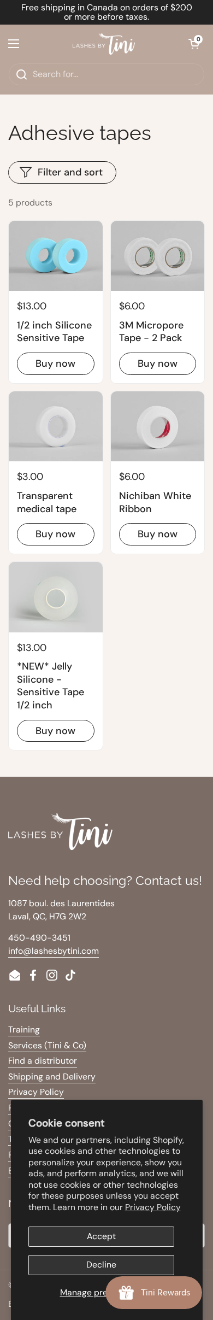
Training (24, 1029)
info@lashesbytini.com (53, 951)
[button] (194, 44)
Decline (101, 1264)
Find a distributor (42, 1060)
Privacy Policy (153, 1207)
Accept (101, 1236)
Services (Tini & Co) (47, 1045)
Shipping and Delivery (52, 1076)
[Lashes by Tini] (103, 44)
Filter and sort (70, 172)
